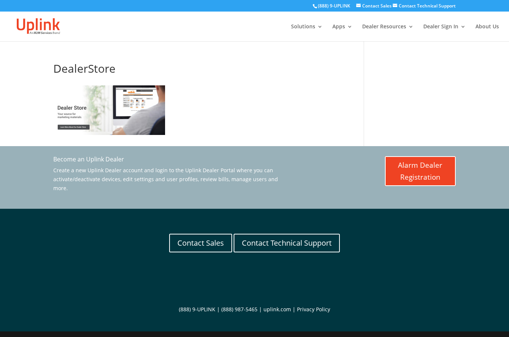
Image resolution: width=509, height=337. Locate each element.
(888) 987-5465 (239, 309)
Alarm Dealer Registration (420, 171)
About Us (487, 27)
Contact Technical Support (287, 243)
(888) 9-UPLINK (334, 6)
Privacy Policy (313, 309)
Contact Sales (200, 243)
